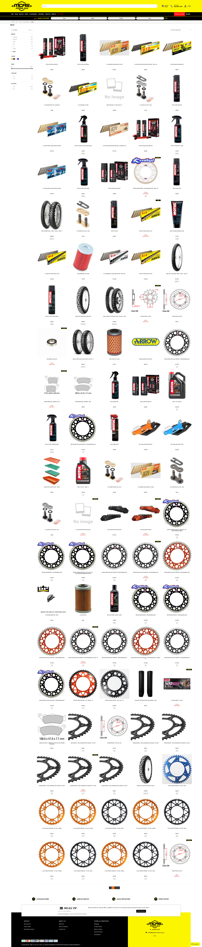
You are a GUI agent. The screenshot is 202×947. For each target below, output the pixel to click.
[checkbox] (22, 37)
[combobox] (98, 6)
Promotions (97, 934)
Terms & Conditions (74, 914)
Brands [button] (188, 14)
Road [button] (16, 14)
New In (54, 14)
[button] (181, 30)
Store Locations (179, 14)
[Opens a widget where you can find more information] (195, 944)
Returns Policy (98, 929)
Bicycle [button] (21, 14)
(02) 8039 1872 (178, 6)
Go (166, 18)
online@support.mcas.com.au (156, 932)
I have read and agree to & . (73, 914)
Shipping (96, 924)
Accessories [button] (33, 14)
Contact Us (62, 929)
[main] (114, 461)
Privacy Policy (83, 914)
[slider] (11, 68)
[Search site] (156, 6)
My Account (27, 924)
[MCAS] (25, 6)
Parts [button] (26, 14)
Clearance (60, 14)
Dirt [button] (12, 14)
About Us (61, 924)
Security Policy (98, 932)
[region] (22, 459)
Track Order (27, 926)
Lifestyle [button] (47, 14)
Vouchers (41, 14)
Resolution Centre (29, 929)
